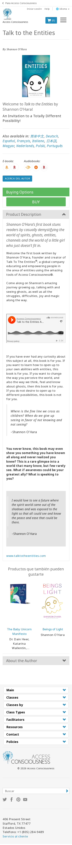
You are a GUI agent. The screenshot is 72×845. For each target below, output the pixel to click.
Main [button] (10, 690)
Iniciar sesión (34, 8)
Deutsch (52, 136)
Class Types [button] (15, 712)
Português (55, 146)
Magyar (8, 146)
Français (23, 141)
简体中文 (37, 136)
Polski (40, 146)
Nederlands (25, 146)
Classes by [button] (14, 705)
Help (47, 8)
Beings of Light (52, 629)
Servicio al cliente (15, 836)
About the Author (21, 660)
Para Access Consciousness (21, 3)
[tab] (36, 690)
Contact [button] (12, 734)
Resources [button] (14, 727)
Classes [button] (12, 697)
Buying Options (19, 192)
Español (9, 141)
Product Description (23, 214)
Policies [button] (12, 742)
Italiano (38, 141)
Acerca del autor (17, 178)
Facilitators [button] (15, 719)
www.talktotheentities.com (26, 556)
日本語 (51, 141)
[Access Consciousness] (7, 14)
